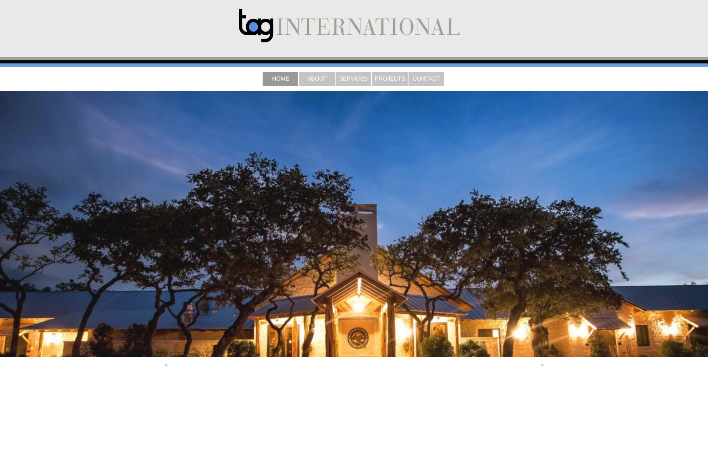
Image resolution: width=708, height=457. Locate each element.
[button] (166, 365)
